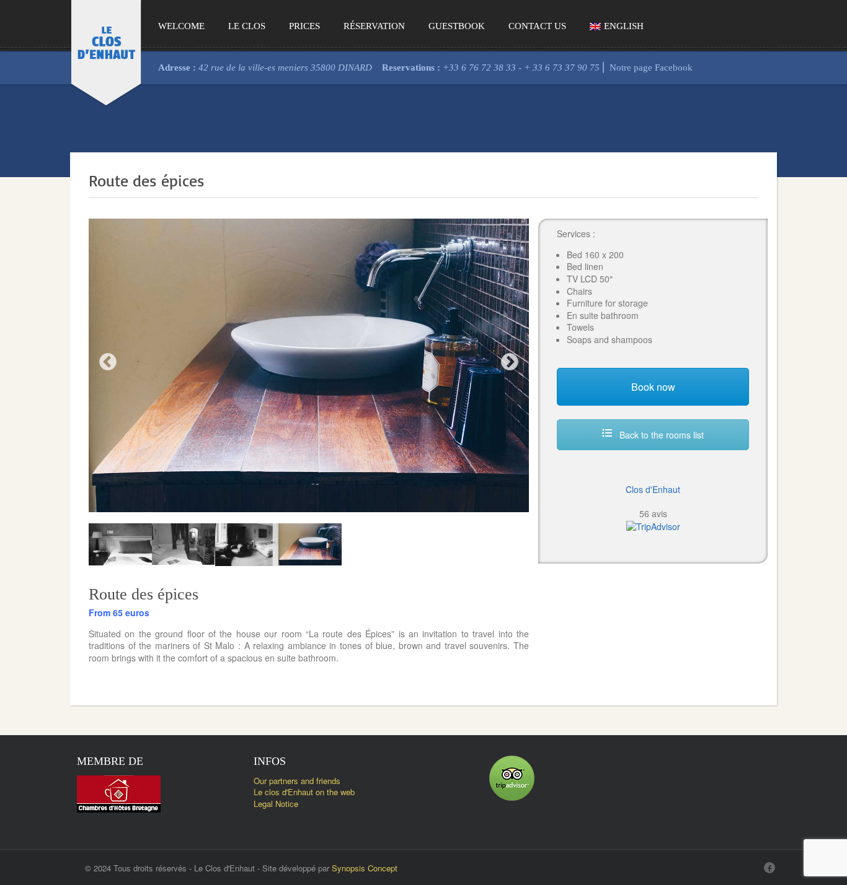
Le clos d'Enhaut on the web (304, 792)
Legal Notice (276, 803)
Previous (108, 362)
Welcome (181, 26)
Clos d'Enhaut (653, 489)
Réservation (374, 26)
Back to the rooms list (660, 435)
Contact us (537, 26)
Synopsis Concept (364, 868)
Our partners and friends (297, 781)
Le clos (246, 26)
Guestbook (456, 26)
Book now (653, 387)
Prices (304, 26)
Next (510, 362)
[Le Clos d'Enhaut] (106, 51)
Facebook (674, 68)
